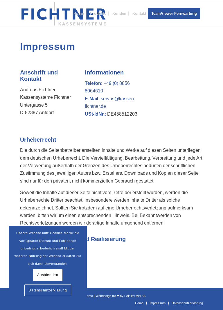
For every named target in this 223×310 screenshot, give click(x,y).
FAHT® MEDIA (134, 296)
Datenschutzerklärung (47, 290)
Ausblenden (47, 275)
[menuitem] (79, 13)
